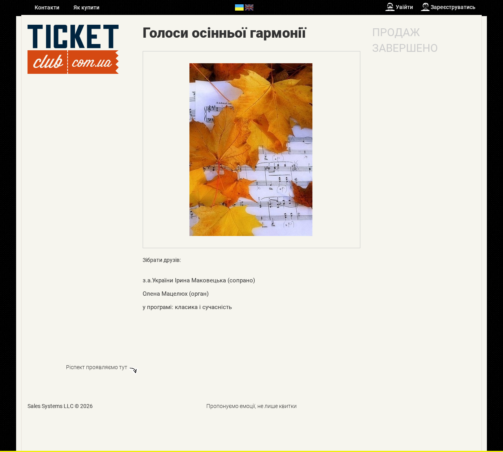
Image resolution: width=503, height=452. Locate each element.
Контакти (48, 7)
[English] (249, 7)
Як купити (86, 7)
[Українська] (239, 7)
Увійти (404, 7)
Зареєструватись (453, 7)
